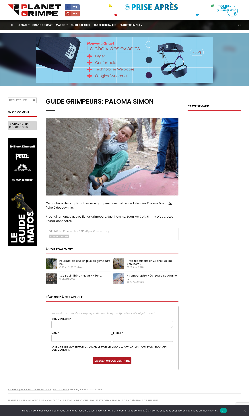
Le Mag (22, 25)
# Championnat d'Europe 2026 (19, 125)
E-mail (118, 333)
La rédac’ (67, 400)
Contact (53, 400)
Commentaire (61, 319)
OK (223, 410)
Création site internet (144, 400)
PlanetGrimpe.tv (131, 25)
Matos (60, 25)
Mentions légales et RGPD (92, 400)
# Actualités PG (59, 236)
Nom (55, 333)
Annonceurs (36, 400)
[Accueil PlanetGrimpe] (12, 25)
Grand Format (42, 25)
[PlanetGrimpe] (34, 10)
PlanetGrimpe (16, 400)
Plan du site (119, 400)
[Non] (244, 410)
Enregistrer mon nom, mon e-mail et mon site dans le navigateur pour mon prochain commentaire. (109, 348)
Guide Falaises (81, 25)
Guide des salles (105, 25)
